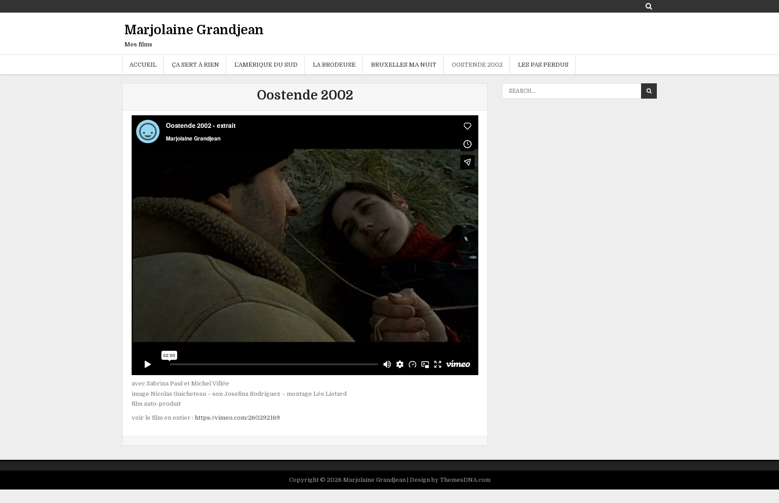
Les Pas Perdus (543, 64)
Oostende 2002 (477, 64)
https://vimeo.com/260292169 (237, 417)
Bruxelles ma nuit (403, 64)
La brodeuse (334, 64)
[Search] (649, 6)
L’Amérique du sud (266, 64)
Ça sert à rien (195, 64)
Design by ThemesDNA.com (450, 479)
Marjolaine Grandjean (194, 30)
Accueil (142, 64)
